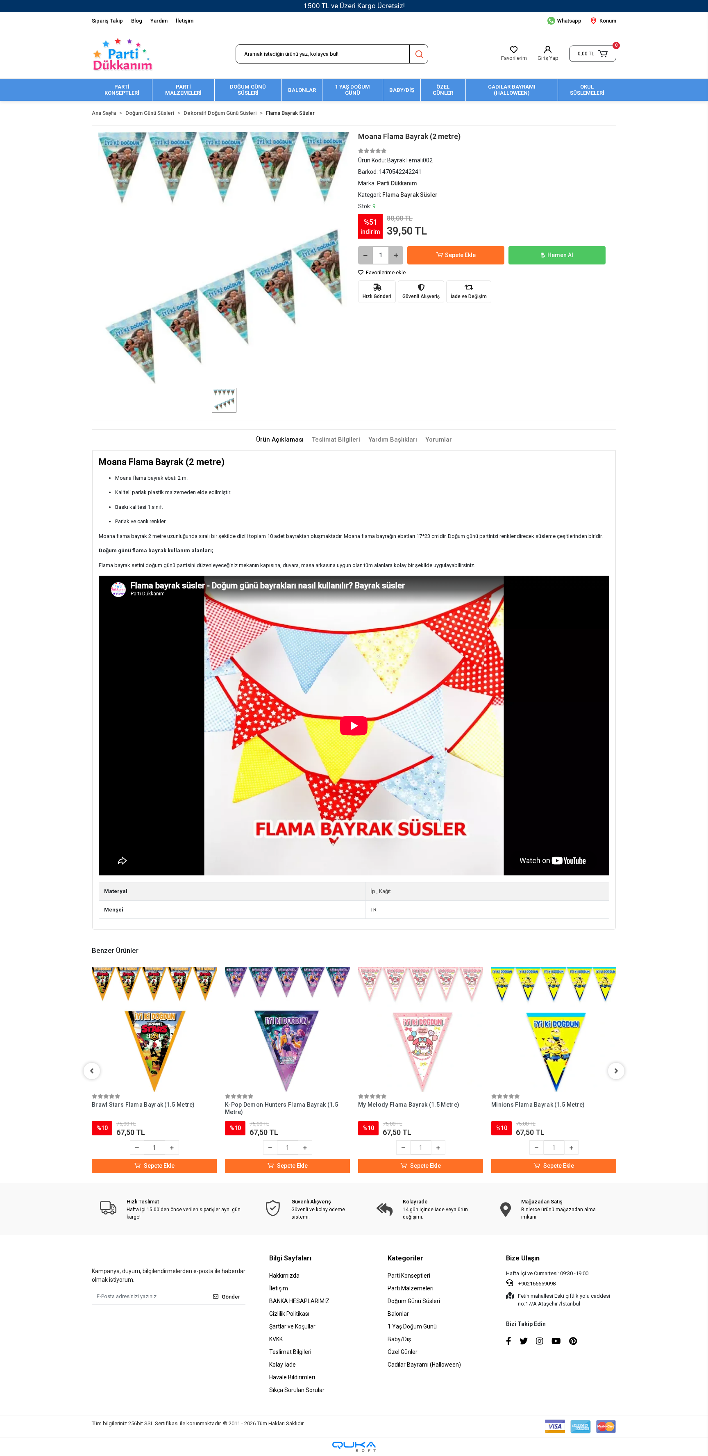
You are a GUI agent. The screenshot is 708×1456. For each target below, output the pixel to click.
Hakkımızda (284, 1275)
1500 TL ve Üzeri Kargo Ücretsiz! (354, 6)
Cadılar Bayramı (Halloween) (424, 1364)
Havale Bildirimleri (292, 1377)
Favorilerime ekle (385, 272)
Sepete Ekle (460, 255)
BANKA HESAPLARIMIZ (299, 1301)
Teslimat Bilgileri (290, 1352)
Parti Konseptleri (409, 1275)
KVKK (276, 1339)
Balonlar (398, 1313)
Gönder (231, 1297)
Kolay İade (282, 1364)
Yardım (159, 21)
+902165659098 (536, 1284)
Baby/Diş (399, 1339)
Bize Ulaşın (523, 1258)
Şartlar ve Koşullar (292, 1326)
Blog (136, 21)
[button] (593, 54)
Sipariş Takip (107, 21)
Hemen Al (560, 255)
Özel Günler (403, 1352)
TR (373, 910)
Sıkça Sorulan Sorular (296, 1390)
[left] (91, 1071)
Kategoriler (405, 1258)
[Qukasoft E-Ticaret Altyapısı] (354, 1447)
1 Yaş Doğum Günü (412, 1326)
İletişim (184, 21)
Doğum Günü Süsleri (414, 1301)
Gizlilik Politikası (289, 1313)
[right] (616, 1071)
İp (372, 891)
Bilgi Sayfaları (290, 1258)
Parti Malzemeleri (410, 1288)
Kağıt (385, 891)
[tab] (280, 440)
